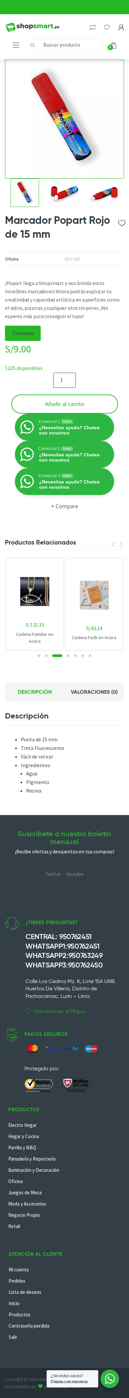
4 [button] (68, 655)
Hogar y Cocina (23, 1136)
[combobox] (66, 44)
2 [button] (46, 655)
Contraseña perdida (29, 1326)
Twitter (53, 874)
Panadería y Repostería (32, 1159)
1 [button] (39, 655)
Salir (13, 1337)
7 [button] (90, 655)
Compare (23, 333)
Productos (19, 1314)
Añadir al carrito (64, 404)
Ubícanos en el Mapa (59, 1011)
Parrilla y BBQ (22, 1147)
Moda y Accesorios (27, 1204)
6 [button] (82, 655)
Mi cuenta (19, 1269)
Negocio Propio (24, 1215)
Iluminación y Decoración (33, 1170)
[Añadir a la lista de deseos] (121, 221)
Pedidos (17, 1281)
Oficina (12, 259)
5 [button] (75, 655)
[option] (64, 119)
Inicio (14, 1303)
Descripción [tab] (35, 691)
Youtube (74, 874)
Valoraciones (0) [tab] (94, 691)
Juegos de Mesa (25, 1192)
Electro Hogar (22, 1125)
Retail (14, 1226)
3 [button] (57, 655)
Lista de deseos (25, 1292)
